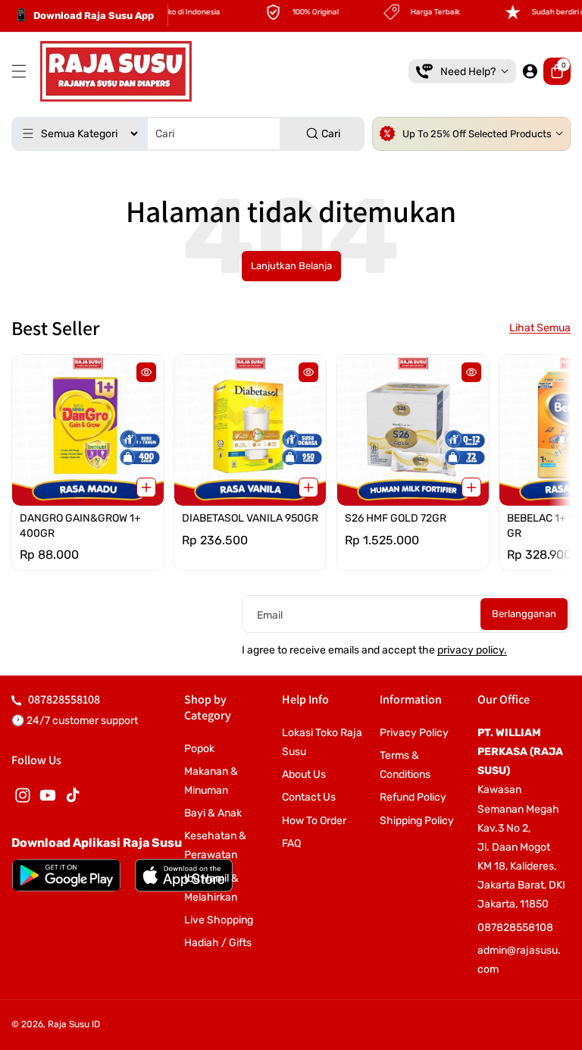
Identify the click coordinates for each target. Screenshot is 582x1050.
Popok (199, 748)
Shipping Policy (417, 820)
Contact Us (309, 797)
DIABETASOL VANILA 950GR (250, 518)
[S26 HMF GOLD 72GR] (413, 430)
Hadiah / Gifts (218, 942)
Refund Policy (413, 797)
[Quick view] (146, 372)
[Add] (146, 488)
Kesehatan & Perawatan (215, 845)
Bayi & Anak (213, 813)
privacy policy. (472, 650)
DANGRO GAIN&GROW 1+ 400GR (80, 526)
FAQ (291, 843)
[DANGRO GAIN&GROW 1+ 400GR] (88, 430)
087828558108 (64, 699)
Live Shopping (218, 920)
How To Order (314, 820)
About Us (304, 774)
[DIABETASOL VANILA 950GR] (250, 430)
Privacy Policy (414, 732)
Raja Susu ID (74, 1024)
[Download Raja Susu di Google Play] (66, 875)
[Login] (529, 71)
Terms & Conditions (405, 765)
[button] (22, 71)
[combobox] (188, 134)
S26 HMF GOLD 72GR (395, 518)
